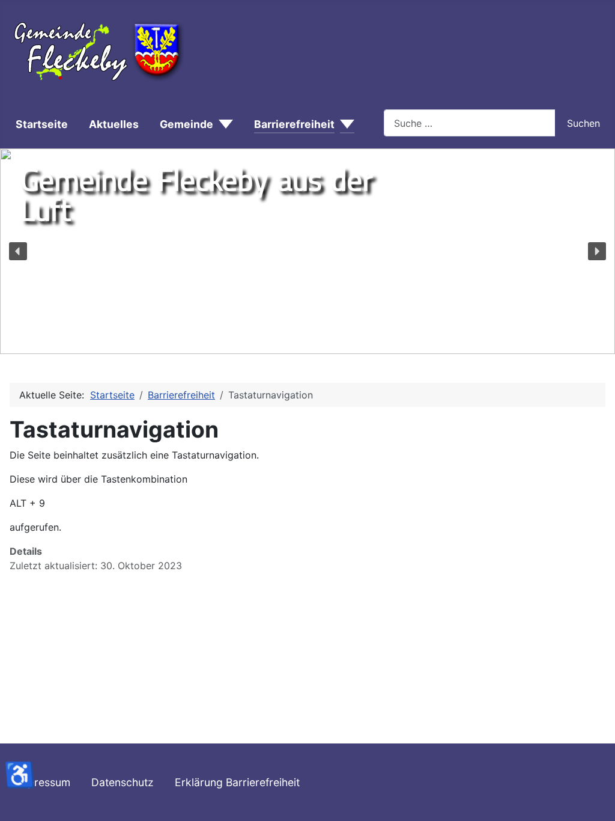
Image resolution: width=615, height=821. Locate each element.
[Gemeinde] (223, 124)
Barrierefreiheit (294, 124)
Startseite (42, 124)
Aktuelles (114, 124)
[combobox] (470, 122)
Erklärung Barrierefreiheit (237, 782)
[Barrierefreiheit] (344, 124)
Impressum (43, 782)
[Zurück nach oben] (600, 806)
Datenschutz (122, 782)
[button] (18, 251)
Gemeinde (186, 124)
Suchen (583, 123)
